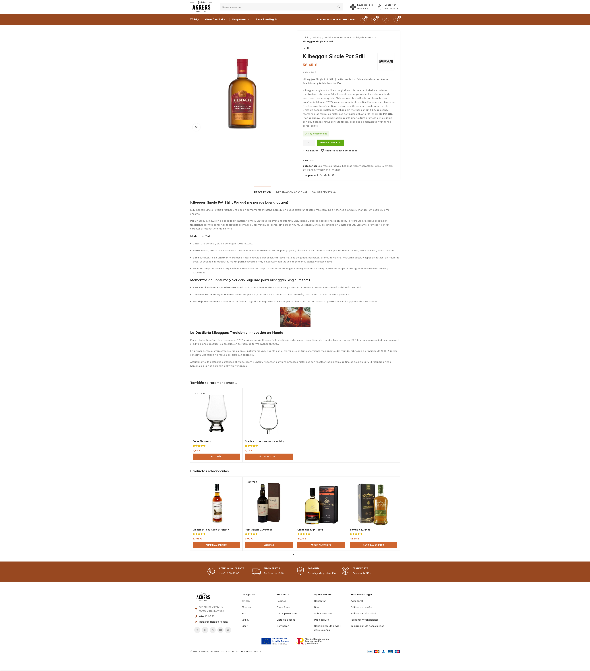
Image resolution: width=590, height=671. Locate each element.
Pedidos (281, 600)
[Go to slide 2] (296, 554)
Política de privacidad (363, 613)
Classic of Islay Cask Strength (211, 529)
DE (260, 651)
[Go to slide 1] (293, 554)
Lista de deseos (286, 619)
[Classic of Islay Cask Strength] (216, 503)
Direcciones (283, 607)
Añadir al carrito (330, 143)
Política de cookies (361, 607)
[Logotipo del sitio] (201, 6)
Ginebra (246, 607)
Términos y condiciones (364, 619)
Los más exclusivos (329, 165)
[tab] (262, 190)
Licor (245, 625)
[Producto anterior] (304, 48)
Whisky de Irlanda (363, 37)
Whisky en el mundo (337, 37)
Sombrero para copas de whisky (264, 441)
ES (242, 651)
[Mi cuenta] (385, 19)
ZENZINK (234, 651)
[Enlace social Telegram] (333, 175)
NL (251, 651)
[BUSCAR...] (339, 6)
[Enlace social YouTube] (220, 630)
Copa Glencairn (202, 441)
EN (248, 651)
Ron (244, 613)
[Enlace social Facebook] (317, 175)
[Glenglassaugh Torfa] (321, 503)
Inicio (306, 37)
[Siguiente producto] (312, 48)
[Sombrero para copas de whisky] (269, 414)
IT (257, 651)
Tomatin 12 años (360, 529)
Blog (316, 607)
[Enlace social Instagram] (213, 630)
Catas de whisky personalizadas (335, 19)
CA (245, 651)
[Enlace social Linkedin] (329, 175)
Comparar (283, 625)
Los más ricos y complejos (358, 165)
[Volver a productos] (308, 48)
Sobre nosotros (323, 613)
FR (255, 651)
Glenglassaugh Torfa (310, 529)
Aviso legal (356, 600)
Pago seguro (321, 619)
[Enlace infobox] (361, 6)
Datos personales (287, 613)
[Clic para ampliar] (196, 127)
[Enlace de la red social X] (321, 175)
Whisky (317, 37)
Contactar (390, 4)
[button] (269, 457)
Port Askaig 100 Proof (258, 529)
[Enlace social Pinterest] (325, 175)
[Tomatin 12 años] (373, 503)
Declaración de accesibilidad (367, 625)
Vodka (245, 619)
